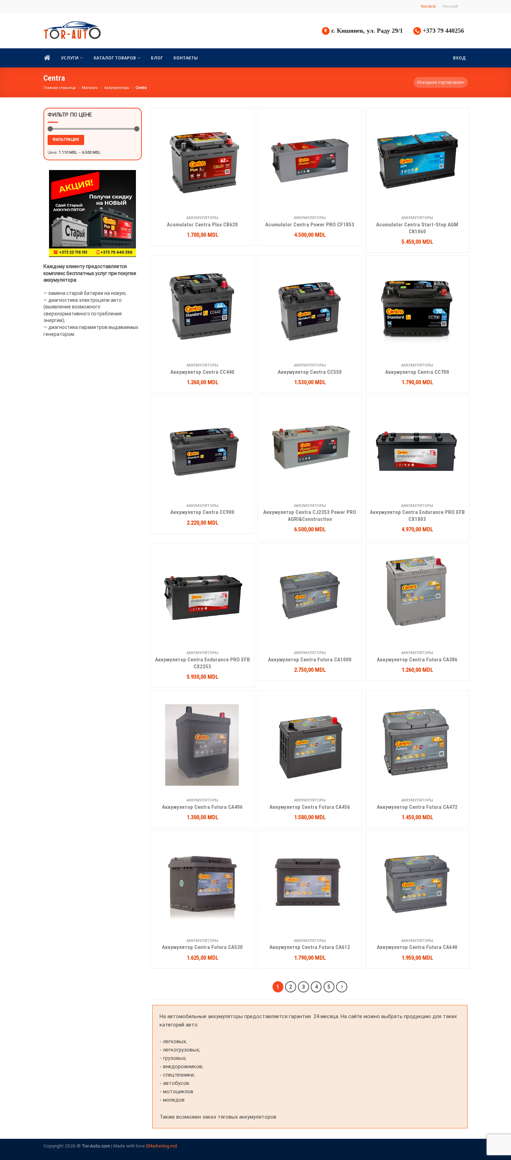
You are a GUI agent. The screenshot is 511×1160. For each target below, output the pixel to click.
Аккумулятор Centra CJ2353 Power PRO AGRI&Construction (309, 515)
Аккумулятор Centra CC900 (202, 512)
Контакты (185, 58)
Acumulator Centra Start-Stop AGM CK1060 (417, 228)
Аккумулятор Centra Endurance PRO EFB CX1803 (417, 515)
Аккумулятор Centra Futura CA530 (202, 947)
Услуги (70, 58)
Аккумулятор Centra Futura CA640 (417, 947)
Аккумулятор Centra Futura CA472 (417, 807)
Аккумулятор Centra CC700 (417, 372)
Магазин (90, 88)
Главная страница (59, 88)
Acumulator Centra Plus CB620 (202, 224)
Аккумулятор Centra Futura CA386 (417, 659)
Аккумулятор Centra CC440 (202, 372)
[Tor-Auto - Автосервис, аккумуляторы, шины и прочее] (72, 31)
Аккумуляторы (117, 88)
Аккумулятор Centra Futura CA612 (309, 947)
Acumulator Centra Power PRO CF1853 (309, 224)
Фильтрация (65, 139)
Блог (157, 58)
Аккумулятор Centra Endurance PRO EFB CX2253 (202, 663)
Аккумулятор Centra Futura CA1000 (309, 659)
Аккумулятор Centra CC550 (310, 372)
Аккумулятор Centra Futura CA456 (309, 807)
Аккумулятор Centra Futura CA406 (202, 807)
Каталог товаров (115, 58)
